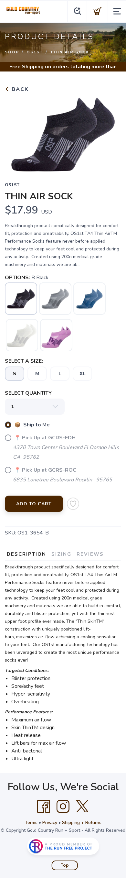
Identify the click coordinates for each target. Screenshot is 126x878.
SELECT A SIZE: (24, 361)
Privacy (49, 822)
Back (19, 89)
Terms (31, 822)
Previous (14, 132)
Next (111, 132)
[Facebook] (43, 806)
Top (65, 865)
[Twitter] (82, 806)
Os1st (34, 52)
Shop (12, 52)
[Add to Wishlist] (73, 504)
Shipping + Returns (81, 822)
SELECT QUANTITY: (29, 393)
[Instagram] (63, 806)
